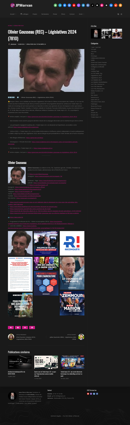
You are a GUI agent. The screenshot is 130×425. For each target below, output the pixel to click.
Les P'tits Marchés (96, 86)
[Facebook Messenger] (64, 5)
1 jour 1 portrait (96, 47)
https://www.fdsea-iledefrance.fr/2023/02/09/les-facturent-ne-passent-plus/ (33, 206)
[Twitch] (78, 5)
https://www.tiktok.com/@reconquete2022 (26, 194)
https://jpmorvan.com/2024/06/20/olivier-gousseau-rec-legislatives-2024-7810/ (52, 116)
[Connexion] (121, 14)
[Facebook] (88, 5)
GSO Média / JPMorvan (72, 416)
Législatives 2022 (96, 75)
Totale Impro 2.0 (41, 44)
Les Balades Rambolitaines (99, 82)
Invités (93, 69)
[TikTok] (92, 5)
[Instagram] (102, 5)
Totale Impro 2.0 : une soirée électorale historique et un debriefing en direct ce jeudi (71, 374)
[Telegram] (60, 5)
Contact (72, 14)
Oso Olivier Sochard (30, 403)
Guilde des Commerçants (98, 64)
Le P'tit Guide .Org (96, 73)
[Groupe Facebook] (69, 5)
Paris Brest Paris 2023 (98, 102)
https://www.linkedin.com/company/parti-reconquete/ (50, 183)
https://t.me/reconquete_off (23, 191)
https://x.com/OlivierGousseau (38, 174)
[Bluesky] (111, 5)
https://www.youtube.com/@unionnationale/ (27, 196)
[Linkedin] (94, 394)
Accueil (12, 14)
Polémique (94, 104)
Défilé (93, 60)
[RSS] (120, 5)
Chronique (94, 56)
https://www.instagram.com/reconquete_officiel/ (30, 187)
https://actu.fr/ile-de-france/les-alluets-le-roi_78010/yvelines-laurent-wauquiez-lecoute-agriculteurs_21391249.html (45, 211)
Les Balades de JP (96, 80)
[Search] (118, 14)
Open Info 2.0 (95, 99)
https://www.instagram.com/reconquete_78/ (48, 176)
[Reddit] (115, 5)
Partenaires (45, 14)
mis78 (93, 93)
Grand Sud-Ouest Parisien (99, 62)
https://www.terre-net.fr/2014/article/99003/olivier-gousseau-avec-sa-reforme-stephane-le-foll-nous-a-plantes (44, 213)
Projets (35, 14)
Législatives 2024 (31, 44)
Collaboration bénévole (98, 58)
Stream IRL (94, 112)
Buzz (92, 54)
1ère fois (93, 51)
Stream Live (94, 115)
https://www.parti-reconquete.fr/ (26, 198)
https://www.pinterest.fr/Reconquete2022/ (28, 189)
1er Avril (93, 49)
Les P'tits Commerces (97, 84)
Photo (63, 14)
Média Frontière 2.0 (97, 91)
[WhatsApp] (55, 5)
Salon (92, 110)
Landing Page (95, 71)
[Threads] (106, 5)
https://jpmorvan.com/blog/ (34, 137)
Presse (55, 14)
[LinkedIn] (83, 5)
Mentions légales (56, 416)
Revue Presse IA (96, 108)
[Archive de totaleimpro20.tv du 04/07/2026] (20, 362)
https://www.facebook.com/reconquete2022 (52, 180)
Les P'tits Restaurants (98, 88)
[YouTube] (74, 5)
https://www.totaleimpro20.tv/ (43, 148)
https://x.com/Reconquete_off (38, 185)
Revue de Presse (96, 106)
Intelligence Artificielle (97, 67)
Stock (80, 14)
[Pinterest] (25, 327)
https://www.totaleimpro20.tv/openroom (26, 127)
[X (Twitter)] (97, 5)
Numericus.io (95, 97)
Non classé (94, 95)
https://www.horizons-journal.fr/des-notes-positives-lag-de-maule (30, 209)
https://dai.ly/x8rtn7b (16, 217)
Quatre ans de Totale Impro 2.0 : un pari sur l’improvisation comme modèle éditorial (45, 374)
